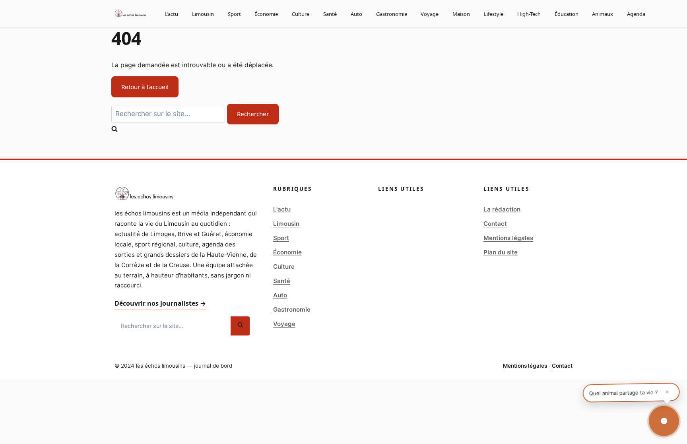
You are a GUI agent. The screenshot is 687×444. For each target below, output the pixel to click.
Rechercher (253, 114)
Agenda (636, 13)
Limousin (203, 13)
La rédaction (501, 209)
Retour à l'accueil (145, 87)
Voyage (430, 13)
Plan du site (500, 252)
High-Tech (529, 13)
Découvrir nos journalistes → (160, 303)
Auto (356, 13)
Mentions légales (508, 238)
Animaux (602, 13)
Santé (330, 13)
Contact (495, 223)
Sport (234, 13)
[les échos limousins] (130, 13)
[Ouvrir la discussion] (664, 421)
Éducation (566, 13)
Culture (300, 13)
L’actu (171, 13)
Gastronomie (391, 13)
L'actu (282, 209)
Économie (266, 13)
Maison (461, 13)
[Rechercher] (240, 325)
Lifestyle (493, 13)
